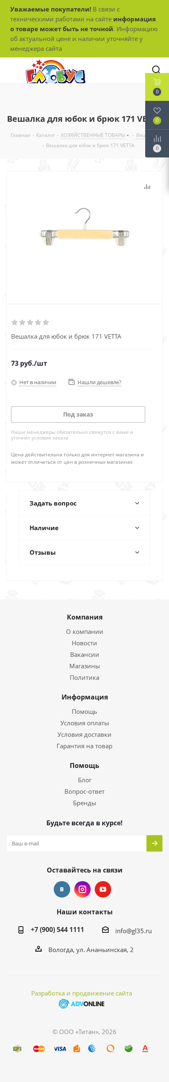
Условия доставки (84, 734)
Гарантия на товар (84, 746)
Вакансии (84, 654)
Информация (85, 697)
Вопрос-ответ (84, 791)
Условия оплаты (84, 723)
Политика (84, 677)
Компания (85, 617)
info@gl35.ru (133, 931)
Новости (84, 643)
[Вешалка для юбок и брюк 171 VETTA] (84, 231)
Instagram (82, 889)
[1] (15, 322)
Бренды (84, 803)
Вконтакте (62, 889)
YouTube (103, 889)
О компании (84, 631)
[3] (30, 322)
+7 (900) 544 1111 (57, 929)
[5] (46, 322)
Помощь (84, 711)
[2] (23, 322)
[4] (38, 322)
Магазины (84, 666)
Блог (84, 780)
